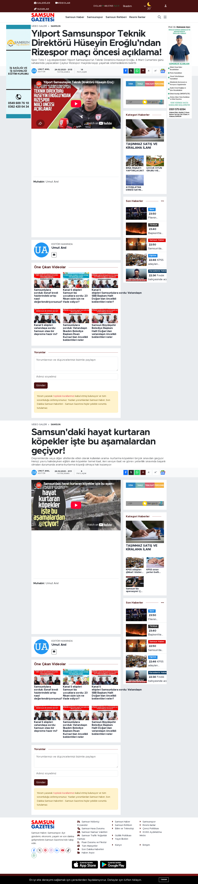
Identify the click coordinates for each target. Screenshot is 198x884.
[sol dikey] (18, 71)
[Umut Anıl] (41, 249)
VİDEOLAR (64, 3)
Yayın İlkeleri (121, 839)
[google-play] (113, 864)
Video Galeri (39, 26)
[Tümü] (162, 201)
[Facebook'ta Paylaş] (125, 70)
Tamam (164, 879)
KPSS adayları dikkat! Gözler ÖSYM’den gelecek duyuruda (156, 262)
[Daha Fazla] (143, 70)
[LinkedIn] (56, 850)
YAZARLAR (42, 9)
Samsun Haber (74, 17)
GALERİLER (43, 3)
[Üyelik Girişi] (164, 6)
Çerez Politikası (151, 828)
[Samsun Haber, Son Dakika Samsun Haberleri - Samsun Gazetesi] (43, 17)
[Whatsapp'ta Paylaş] (137, 70)
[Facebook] (34, 850)
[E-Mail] (54, 254)
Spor (151, 209)
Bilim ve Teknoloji (124, 828)
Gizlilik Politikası (123, 835)
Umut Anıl (59, 247)
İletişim (146, 845)
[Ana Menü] (165, 17)
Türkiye (153, 225)
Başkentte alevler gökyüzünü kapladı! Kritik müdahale (155, 231)
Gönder (41, 385)
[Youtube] (62, 850)
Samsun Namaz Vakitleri (94, 832)
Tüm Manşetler (90, 846)
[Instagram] (51, 850)
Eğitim (152, 256)
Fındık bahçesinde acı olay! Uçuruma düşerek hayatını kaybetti (158, 277)
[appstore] (85, 864)
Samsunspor (95, 17)
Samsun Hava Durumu (93, 828)
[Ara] (159, 17)
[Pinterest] (45, 850)
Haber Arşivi (88, 853)
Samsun (55, 26)
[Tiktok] (68, 850)
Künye (118, 845)
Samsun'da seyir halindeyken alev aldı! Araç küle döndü (155, 247)
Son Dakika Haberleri (93, 849)
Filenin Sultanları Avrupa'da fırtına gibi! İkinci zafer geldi (154, 216)
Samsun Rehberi (116, 17)
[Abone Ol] (162, 70)
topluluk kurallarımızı (64, 396)
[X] (39, 850)
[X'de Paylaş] (131, 70)
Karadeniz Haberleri (160, 271)
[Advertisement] (76, 152)
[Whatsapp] (34, 855)
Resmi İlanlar (137, 17)
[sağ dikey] (179, 71)
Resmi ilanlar (149, 825)
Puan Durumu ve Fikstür (94, 842)
